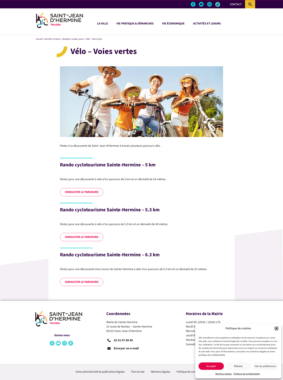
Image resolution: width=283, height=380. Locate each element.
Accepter (211, 366)
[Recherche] (250, 4)
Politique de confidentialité (246, 374)
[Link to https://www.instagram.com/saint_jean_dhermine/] (64, 343)
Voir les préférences (265, 366)
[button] (276, 328)
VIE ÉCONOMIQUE (173, 22)
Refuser (238, 366)
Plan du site (137, 372)
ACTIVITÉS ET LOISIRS (207, 22)
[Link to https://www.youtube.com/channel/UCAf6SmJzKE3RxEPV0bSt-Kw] (58, 343)
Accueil (39, 39)
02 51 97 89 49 (123, 340)
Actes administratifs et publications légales (100, 372)
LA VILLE (102, 22)
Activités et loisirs (52, 39)
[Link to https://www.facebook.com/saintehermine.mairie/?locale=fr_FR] (52, 343)
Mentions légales (223, 374)
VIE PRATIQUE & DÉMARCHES (135, 22)
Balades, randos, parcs (73, 39)
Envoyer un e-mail (126, 348)
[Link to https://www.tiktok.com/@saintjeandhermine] (217, 4)
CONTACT (236, 4)
